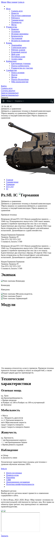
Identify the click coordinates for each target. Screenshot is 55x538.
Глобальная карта (18, 47)
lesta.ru (4, 469)
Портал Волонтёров (20, 79)
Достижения (16, 38)
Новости (15, 13)
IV (7, 189)
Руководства (11, 27)
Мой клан (15, 54)
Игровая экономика (19, 34)
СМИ (8, 480)
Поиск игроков (17, 73)
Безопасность (17, 36)
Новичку (15, 29)
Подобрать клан (18, 57)
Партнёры (10, 477)
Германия (10, 184)
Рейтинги (15, 18)
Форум (14, 75)
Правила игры (12, 475)
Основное (15, 31)
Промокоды (16, 22)
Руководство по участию (22, 68)
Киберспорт (11, 61)
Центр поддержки (14, 473)
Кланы (9, 43)
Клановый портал (19, 52)
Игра (8, 9)
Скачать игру (17, 11)
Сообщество (11, 70)
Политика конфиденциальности (20, 484)
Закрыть (4, 536)
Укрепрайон (16, 45)
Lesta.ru (21, 2)
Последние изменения (21, 15)
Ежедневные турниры (21, 63)
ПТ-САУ (10, 187)
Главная (9, 180)
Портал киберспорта (20, 66)
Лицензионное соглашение (18, 482)
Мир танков (12, 2)
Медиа (14, 77)
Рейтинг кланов (18, 50)
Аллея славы (16, 59)
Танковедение (17, 20)
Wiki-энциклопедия (19, 82)
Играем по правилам (20, 41)
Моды (13, 25)
